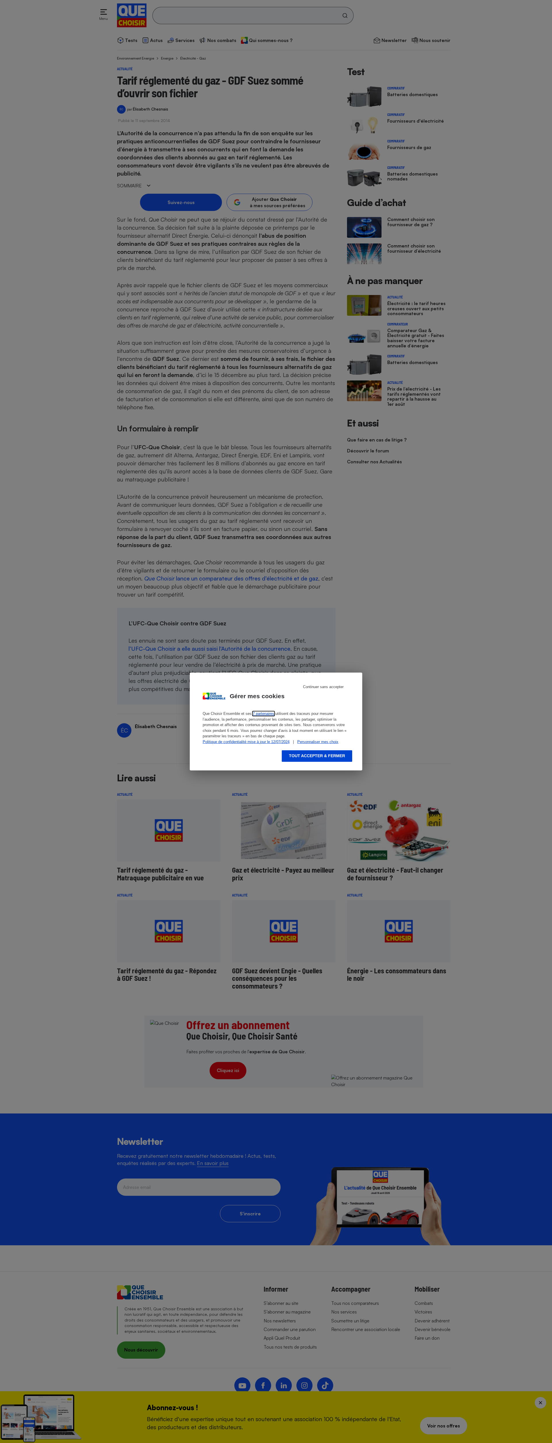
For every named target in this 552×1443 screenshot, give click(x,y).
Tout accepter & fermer (317, 755)
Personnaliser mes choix (317, 742)
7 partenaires (263, 713)
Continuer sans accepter (323, 687)
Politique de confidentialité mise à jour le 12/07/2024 (246, 742)
